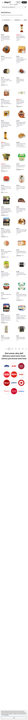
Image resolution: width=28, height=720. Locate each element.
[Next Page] (26, 349)
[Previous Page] (6, 349)
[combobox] (12, 7)
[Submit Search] (25, 7)
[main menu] (2, 2)
